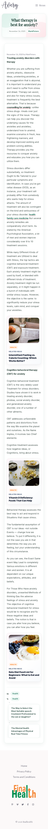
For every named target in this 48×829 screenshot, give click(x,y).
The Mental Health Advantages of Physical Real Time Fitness (22, 731)
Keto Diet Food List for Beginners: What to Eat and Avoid (24, 675)
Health (15, 694)
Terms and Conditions (24, 776)
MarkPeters (33, 31)
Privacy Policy (24, 771)
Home (24, 765)
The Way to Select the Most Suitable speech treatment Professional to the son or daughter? (23, 712)
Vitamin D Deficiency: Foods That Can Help (21, 499)
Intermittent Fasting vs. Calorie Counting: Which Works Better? (23, 358)
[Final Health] (10, 5)
